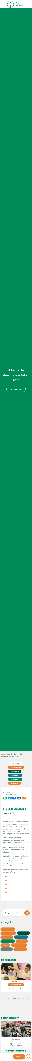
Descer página (17, 389)
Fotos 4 (6, 888)
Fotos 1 (5, 876)
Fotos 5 (6, 892)
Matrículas (19, 1057)
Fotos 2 (6, 880)
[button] (4, 998)
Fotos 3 (6, 884)
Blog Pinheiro (11, 754)
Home (3, 754)
